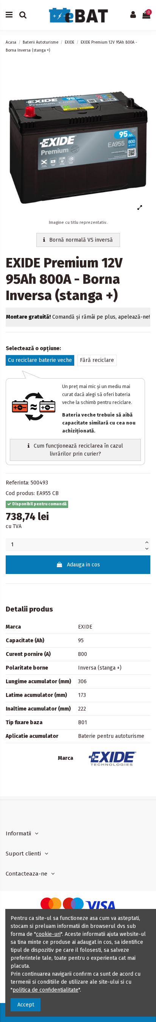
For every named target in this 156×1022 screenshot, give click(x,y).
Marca (65, 758)
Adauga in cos (83, 564)
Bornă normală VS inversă (80, 240)
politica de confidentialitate (45, 990)
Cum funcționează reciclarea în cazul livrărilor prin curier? (77, 450)
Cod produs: (20, 493)
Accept (25, 1005)
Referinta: (17, 483)
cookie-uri (48, 934)
